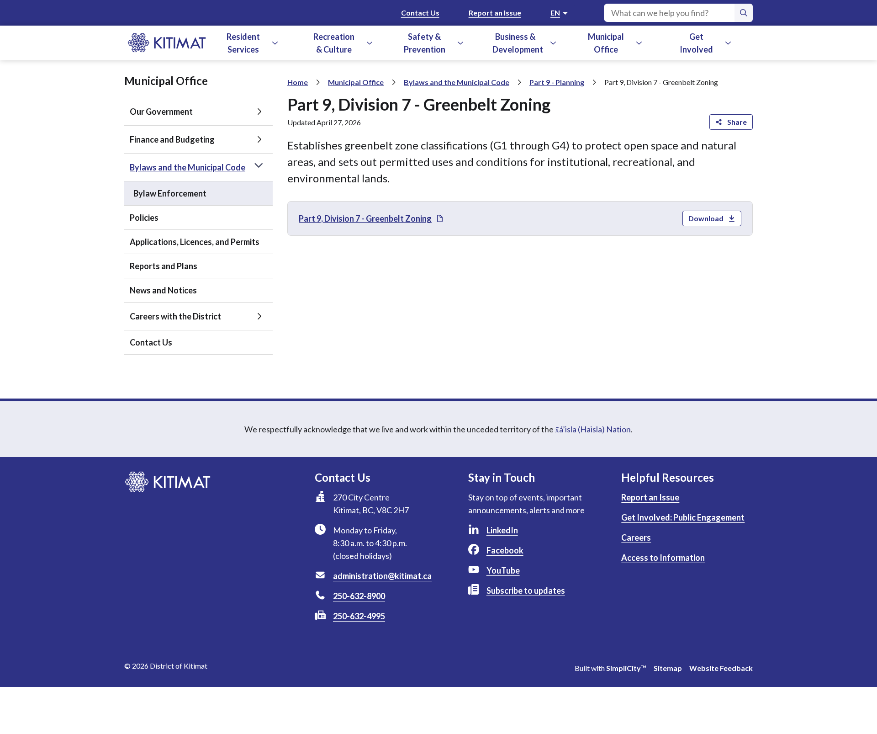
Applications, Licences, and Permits (194, 242)
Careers (636, 537)
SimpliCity (623, 668)
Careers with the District (175, 316)
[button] (275, 43)
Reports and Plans (163, 266)
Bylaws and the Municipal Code (187, 167)
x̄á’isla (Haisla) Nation (593, 429)
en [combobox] (555, 12)
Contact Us (420, 12)
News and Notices (163, 290)
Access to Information (663, 558)
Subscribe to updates (525, 590)
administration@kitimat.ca (382, 576)
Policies (144, 218)
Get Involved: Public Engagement (683, 517)
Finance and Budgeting (172, 139)
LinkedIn (502, 530)
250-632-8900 (359, 596)
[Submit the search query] (743, 13)
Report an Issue (495, 12)
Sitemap (668, 668)
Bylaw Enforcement (169, 193)
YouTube (503, 570)
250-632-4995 (359, 616)
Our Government (161, 111)
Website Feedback (721, 668)
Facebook (504, 550)
